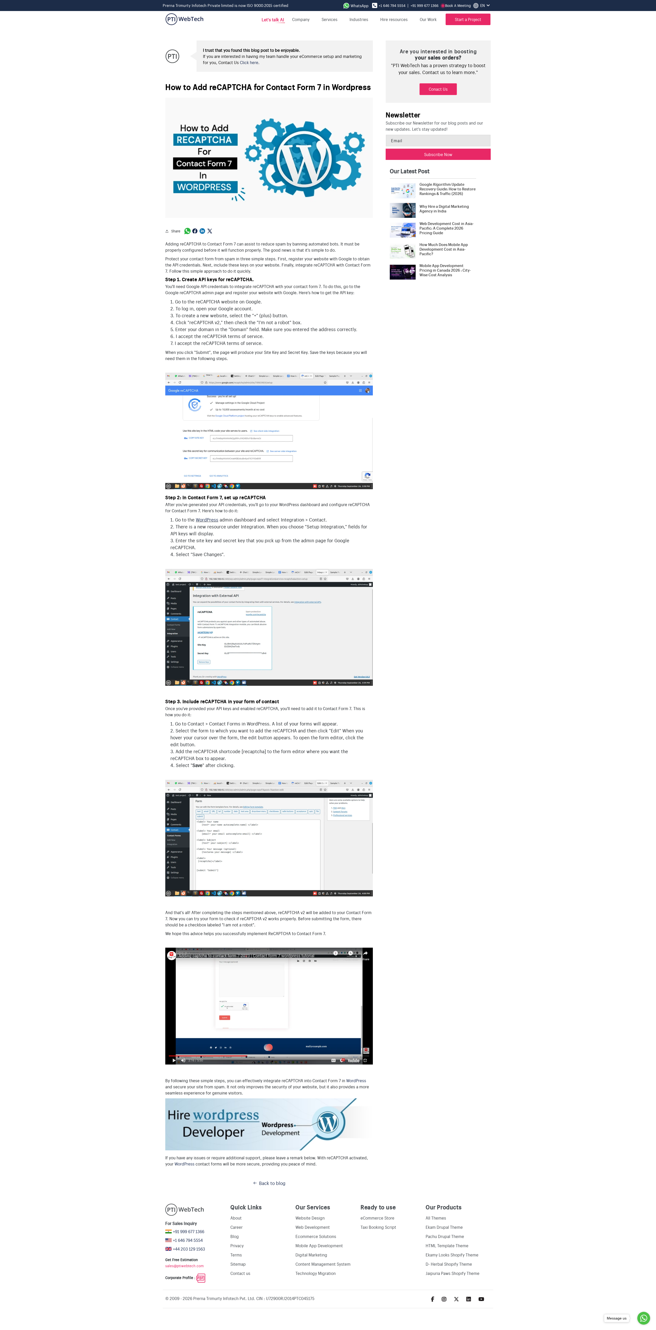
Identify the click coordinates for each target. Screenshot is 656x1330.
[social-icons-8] (468, 1298)
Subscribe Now (438, 154)
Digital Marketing (311, 1254)
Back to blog (272, 1183)
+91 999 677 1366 (424, 5)
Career (236, 1227)
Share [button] (175, 231)
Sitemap (238, 1264)
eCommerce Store (377, 1218)
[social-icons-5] (432, 1298)
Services (329, 19)
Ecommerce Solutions (315, 1236)
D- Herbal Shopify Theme (449, 1264)
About (236, 1218)
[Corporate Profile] (200, 1277)
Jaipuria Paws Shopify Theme (452, 1273)
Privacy (237, 1245)
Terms (236, 1254)
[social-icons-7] (456, 1298)
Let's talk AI (272, 19)
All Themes (436, 1218)
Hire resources (394, 19)
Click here (249, 62)
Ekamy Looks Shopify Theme (452, 1254)
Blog (234, 1236)
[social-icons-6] (444, 1298)
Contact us (240, 1273)
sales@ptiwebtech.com (184, 1265)
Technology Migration (315, 1273)
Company (301, 19)
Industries (359, 19)
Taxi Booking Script (378, 1227)
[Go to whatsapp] (643, 1318)
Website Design (310, 1218)
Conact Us (438, 89)
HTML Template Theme (447, 1245)
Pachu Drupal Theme (445, 1236)
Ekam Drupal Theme (444, 1227)
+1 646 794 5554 (392, 5)
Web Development (312, 1227)
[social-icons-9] (481, 1298)
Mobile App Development (319, 1245)
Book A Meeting (458, 5)
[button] (430, 19)
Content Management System (323, 1264)
